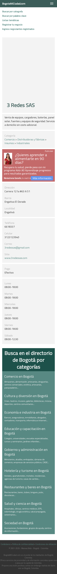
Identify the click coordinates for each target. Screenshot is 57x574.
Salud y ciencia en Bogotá (23, 503)
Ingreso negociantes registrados (18, 29)
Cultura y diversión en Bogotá (26, 395)
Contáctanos (6, 544)
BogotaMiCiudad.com (13, 4)
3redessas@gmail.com (17, 248)
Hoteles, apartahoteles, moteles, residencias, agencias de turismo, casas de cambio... (24, 477)
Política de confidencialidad (23, 544)
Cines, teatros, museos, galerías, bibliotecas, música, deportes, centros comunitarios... (28, 402)
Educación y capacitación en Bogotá (24, 431)
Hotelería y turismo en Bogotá (26, 470)
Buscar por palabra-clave (14, 16)
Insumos (9, 143)
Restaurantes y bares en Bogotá (28, 487)
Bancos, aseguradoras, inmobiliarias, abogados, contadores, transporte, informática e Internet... (26, 419)
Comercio (10, 139)
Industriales (23, 143)
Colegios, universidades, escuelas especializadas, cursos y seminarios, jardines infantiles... (26, 440)
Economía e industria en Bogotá (27, 412)
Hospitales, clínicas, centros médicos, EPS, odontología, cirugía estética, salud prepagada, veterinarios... (25, 511)
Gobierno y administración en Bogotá (26, 452)
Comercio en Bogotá (19, 376)
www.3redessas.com (16, 258)
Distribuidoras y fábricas (30, 139)
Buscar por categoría (12, 11)
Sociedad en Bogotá (18, 522)
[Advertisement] (28, 70)
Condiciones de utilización (46, 544)
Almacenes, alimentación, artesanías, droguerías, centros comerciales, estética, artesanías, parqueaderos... (26, 384)
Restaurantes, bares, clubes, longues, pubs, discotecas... (24, 494)
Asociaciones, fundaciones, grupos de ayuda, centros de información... (28, 530)
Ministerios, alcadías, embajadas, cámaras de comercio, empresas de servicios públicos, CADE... (26, 461)
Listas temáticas (10, 20)
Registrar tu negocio (12, 24)
